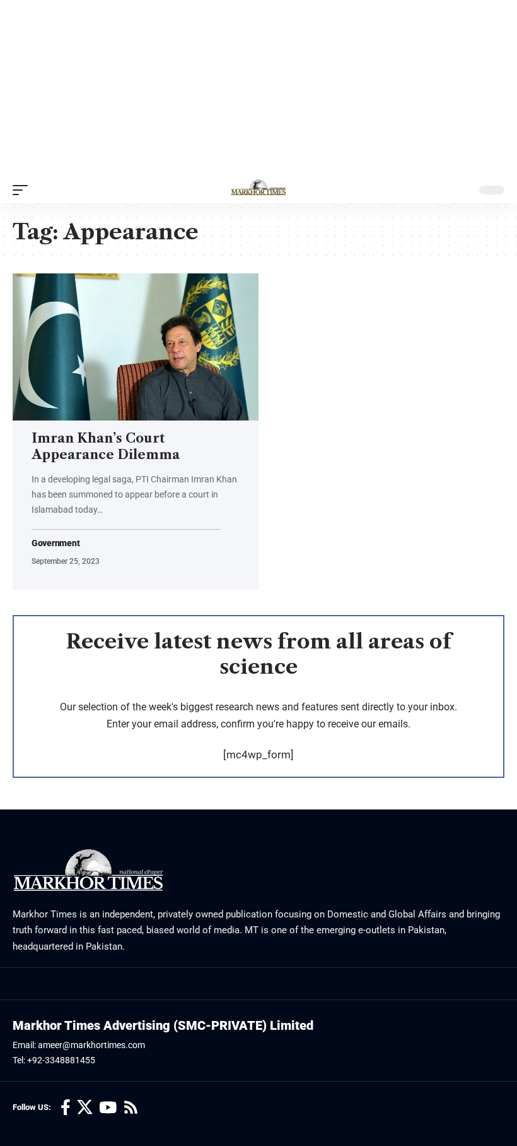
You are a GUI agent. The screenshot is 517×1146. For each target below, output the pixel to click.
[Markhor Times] (258, 190)
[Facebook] (65, 1107)
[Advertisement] (258, 88)
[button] (23, 190)
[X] (85, 1107)
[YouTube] (108, 1107)
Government (55, 543)
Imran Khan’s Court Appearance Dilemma (106, 446)
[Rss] (131, 1107)
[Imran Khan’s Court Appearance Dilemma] (135, 347)
